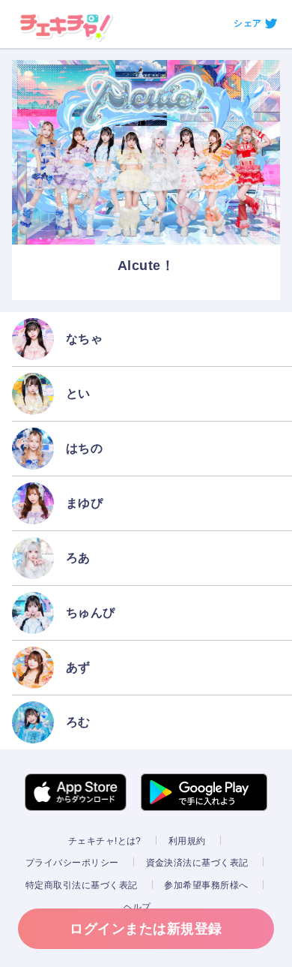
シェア (247, 23)
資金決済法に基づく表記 (197, 862)
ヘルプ (137, 907)
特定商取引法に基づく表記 (81, 885)
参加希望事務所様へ (206, 885)
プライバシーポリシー (72, 862)
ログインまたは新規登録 (146, 928)
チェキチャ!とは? (105, 841)
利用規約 (187, 841)
